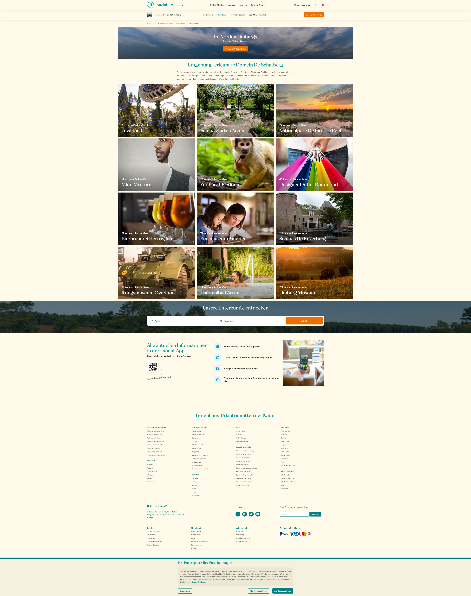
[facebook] (238, 516)
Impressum (151, 538)
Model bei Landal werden (199, 541)
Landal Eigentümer (242, 541)
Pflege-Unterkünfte (242, 485)
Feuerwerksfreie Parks (199, 459)
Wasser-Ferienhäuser (288, 465)
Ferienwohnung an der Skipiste (246, 468)
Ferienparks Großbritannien (156, 455)
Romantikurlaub (197, 465)
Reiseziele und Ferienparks (156, 427)
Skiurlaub (150, 465)
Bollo (282, 485)
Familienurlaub (197, 431)
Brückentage (196, 495)
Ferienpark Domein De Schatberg (173, 23)
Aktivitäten (284, 489)
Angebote (243, 5)
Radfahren (150, 468)
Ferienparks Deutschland (155, 431)
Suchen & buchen (217, 5)
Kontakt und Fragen (153, 531)
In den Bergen (241, 438)
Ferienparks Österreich (155, 434)
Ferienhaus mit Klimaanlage (245, 451)
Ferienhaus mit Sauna (243, 454)
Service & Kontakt (257, 5)
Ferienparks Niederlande (155, 441)
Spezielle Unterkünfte (243, 447)
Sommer (194, 485)
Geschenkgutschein (154, 545)
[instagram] (245, 516)
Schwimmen (151, 482)
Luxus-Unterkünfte (242, 458)
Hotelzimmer (285, 441)
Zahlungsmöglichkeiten (155, 541)
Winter (194, 492)
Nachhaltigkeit (196, 535)
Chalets (283, 438)
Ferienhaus (284, 434)
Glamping (195, 438)
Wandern (150, 475)
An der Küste (240, 431)
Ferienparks (151, 23)
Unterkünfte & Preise (314, 15)
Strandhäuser (285, 455)
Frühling (194, 482)
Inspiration (232, 5)
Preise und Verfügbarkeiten (235, 49)
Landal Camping (241, 535)
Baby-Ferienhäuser (242, 465)
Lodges (283, 445)
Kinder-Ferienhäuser (243, 461)
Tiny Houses (285, 459)
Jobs (193, 538)
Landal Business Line (243, 538)
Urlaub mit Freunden (198, 434)
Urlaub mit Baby (286, 475)
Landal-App (239, 531)
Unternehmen (196, 531)
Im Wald (239, 434)
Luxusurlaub (196, 441)
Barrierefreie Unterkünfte (244, 475)
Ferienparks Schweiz (154, 438)
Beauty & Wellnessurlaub (200, 469)
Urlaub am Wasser (242, 441)
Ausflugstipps (196, 462)
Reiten (149, 478)
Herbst (194, 489)
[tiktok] (251, 516)
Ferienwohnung (286, 431)
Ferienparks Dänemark (154, 445)
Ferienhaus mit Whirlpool (244, 482)
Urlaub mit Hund (197, 445)
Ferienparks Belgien (154, 448)
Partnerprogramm (197, 545)
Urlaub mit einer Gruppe (200, 455)
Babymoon (195, 452)
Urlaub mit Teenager (287, 478)
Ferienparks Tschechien (155, 452)
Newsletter (151, 535)
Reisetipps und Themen (200, 427)
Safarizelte (284, 448)
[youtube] (257, 516)
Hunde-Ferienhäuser (243, 471)
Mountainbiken (152, 471)
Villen (283, 462)
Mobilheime (285, 452)
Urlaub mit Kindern (287, 471)
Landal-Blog (196, 478)
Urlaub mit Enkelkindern (289, 482)
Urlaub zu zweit (197, 448)
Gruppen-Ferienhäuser (244, 478)
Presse (193, 548)
